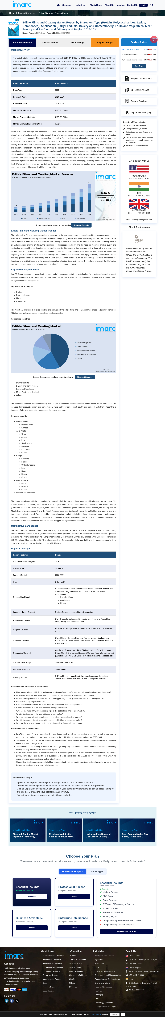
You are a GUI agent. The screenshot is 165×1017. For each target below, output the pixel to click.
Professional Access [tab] (71, 888)
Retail (97, 999)
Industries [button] (81, 5)
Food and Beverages (103, 987)
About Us (109, 5)
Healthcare (99, 991)
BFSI (97, 967)
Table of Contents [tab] (50, 43)
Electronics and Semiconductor (107, 979)
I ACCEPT (115, 1014)
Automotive (99, 963)
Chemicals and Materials (105, 971)
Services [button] (66, 5)
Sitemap (73, 987)
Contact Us (132, 5)
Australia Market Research (53, 955)
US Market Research (51, 971)
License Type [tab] (96, 871)
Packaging (99, 995)
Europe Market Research (53, 967)
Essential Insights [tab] (27, 888)
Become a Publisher (78, 975)
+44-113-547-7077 (136, 975)
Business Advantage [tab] (29, 919)
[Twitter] (17, 1001)
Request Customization (141, 78)
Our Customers (76, 971)
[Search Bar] (151, 5)
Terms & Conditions (78, 959)
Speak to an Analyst (140, 90)
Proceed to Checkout (126, 931)
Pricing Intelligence (50, 975)
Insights (121, 5)
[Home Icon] (58, 5)
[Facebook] (12, 1001)
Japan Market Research (52, 963)
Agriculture (99, 959)
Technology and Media (104, 1003)
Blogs (45, 983)
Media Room (96, 5)
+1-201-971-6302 (135, 963)
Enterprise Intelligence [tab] (73, 919)
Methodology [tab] (77, 43)
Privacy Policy (95, 1014)
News (72, 983)
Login (143, 5)
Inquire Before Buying (141, 112)
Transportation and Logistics (106, 1006)
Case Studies (48, 991)
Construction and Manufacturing (108, 975)
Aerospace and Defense (104, 955)
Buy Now (139, 66)
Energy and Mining (102, 983)
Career (73, 955)
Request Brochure (139, 101)
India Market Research (52, 959)
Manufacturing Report (52, 979)
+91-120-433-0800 (136, 990)
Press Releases (49, 987)
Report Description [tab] (22, 43)
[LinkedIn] (7, 1001)
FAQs (72, 979)
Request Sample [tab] (105, 43)
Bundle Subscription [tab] (72, 871)
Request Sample (81, 225)
